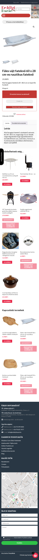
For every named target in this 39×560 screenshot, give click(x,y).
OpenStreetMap (33, 507)
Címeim (3, 464)
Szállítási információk (8, 451)
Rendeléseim (5, 461)
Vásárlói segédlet (6, 448)
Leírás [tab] (7, 123)
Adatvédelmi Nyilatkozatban (23, 537)
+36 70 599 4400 (18, 427)
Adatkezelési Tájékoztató (9, 443)
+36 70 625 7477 (18, 429)
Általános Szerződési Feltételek (11, 440)
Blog (2, 453)
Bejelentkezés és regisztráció (29, 2)
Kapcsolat (16, 2)
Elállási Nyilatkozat (7, 446)
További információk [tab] (19, 123)
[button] (33, 26)
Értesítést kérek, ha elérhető (19, 107)
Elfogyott (8, 220)
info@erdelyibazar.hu (14, 432)
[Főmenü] (3, 15)
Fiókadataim (5, 467)
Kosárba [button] (7, 184)
